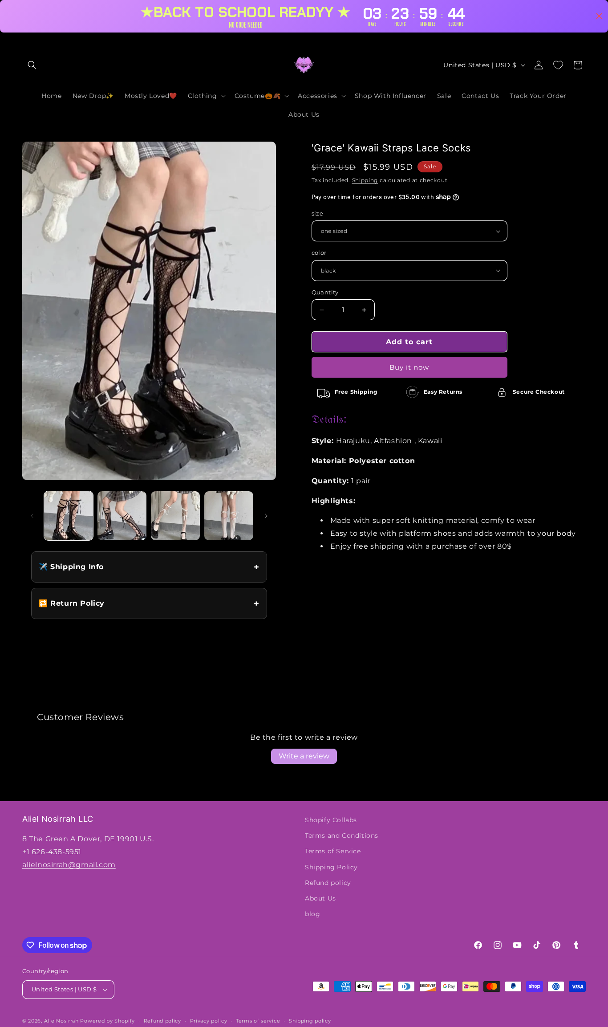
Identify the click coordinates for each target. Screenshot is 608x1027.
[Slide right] (266, 516)
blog (312, 914)
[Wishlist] (558, 65)
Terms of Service (333, 851)
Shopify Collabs (331, 820)
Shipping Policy (331, 867)
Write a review (304, 756)
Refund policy (328, 883)
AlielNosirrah (61, 1021)
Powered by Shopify (107, 1021)
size (318, 213)
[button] (32, 65)
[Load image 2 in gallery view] (121, 515)
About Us (320, 898)
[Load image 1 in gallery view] (68, 515)
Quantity (325, 292)
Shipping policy (310, 1021)
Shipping (365, 180)
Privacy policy (208, 1021)
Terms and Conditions (341, 835)
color (319, 252)
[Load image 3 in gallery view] (175, 515)
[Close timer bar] (599, 16)
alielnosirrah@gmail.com (69, 864)
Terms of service (258, 1021)
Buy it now (409, 367)
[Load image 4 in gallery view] (228, 515)
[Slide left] (32, 516)
